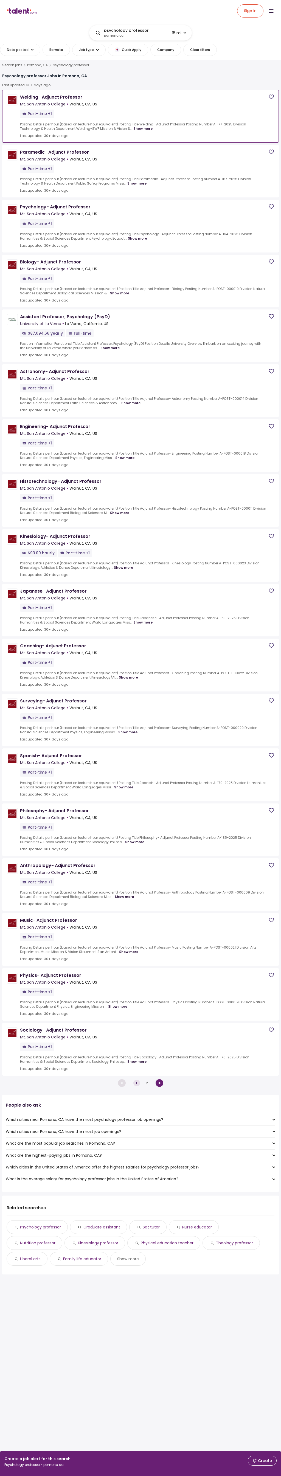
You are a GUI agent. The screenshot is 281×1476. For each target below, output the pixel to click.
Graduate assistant (101, 1227)
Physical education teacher (167, 1243)
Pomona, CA (37, 65)
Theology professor (234, 1243)
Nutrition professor (37, 1243)
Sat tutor (151, 1227)
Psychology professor (40, 1227)
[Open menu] (271, 11)
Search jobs (12, 65)
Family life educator (82, 1259)
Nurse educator (197, 1227)
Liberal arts (30, 1259)
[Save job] (271, 96)
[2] (159, 1083)
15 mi (176, 33)
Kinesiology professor (98, 1243)
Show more (143, 128)
